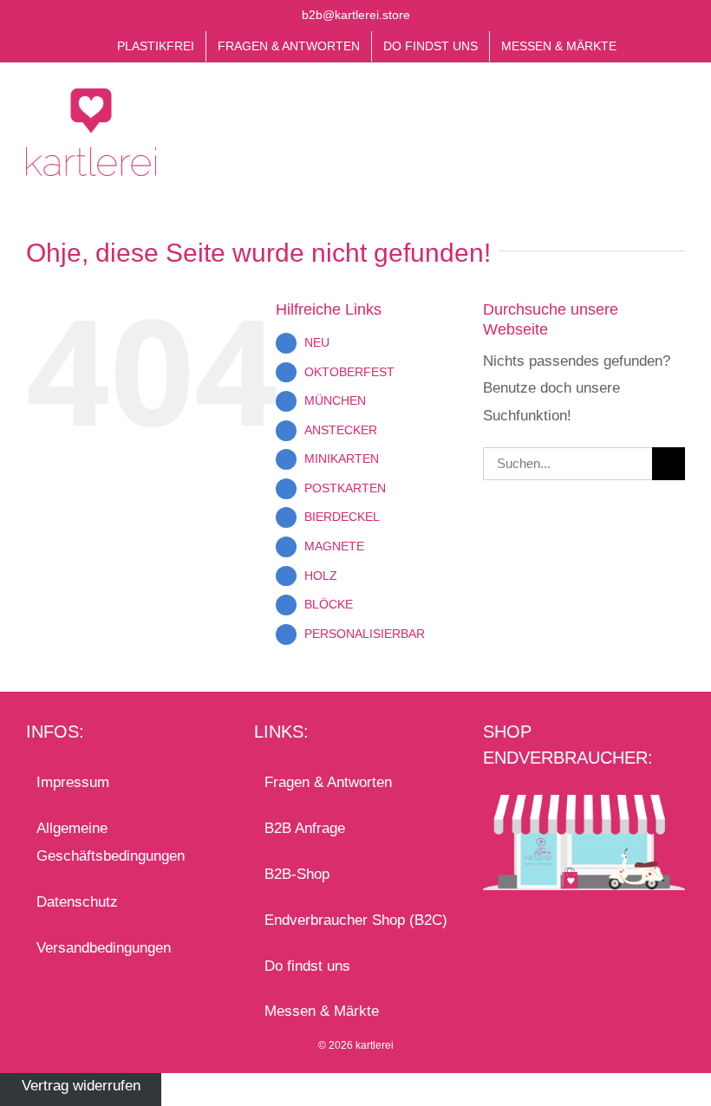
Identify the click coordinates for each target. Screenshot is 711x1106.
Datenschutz (77, 902)
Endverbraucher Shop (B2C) (355, 920)
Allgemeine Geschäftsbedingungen (110, 842)
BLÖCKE (328, 604)
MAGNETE (334, 546)
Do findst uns (307, 966)
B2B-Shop (296, 874)
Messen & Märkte (321, 1011)
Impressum (72, 782)
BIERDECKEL (342, 517)
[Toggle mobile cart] (647, 110)
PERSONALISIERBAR (364, 634)
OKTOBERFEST (349, 372)
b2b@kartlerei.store (356, 15)
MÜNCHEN (335, 400)
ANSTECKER (340, 430)
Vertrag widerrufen (81, 1086)
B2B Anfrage (304, 828)
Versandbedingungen (103, 948)
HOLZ (320, 575)
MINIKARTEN (341, 458)
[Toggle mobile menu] (678, 110)
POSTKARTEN (345, 488)
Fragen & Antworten (328, 782)
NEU (316, 342)
